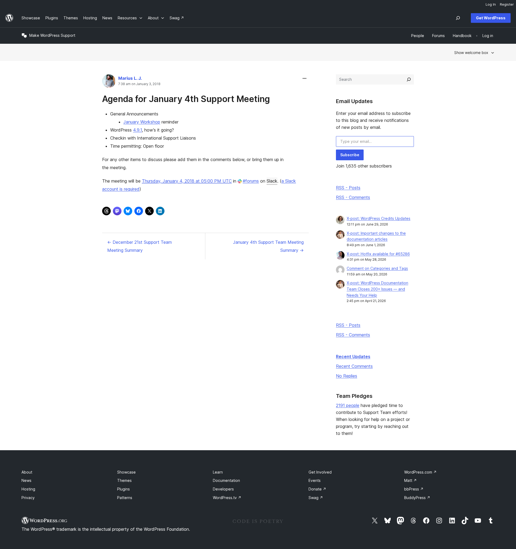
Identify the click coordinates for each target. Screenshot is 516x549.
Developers (223, 489)
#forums (251, 181)
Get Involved (320, 472)
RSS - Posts (348, 187)
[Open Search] (457, 18)
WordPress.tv (227, 497)
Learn (218, 472)
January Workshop (141, 122)
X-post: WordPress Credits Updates (378, 218)
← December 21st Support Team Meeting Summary (139, 246)
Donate (317, 489)
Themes (124, 480)
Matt (410, 480)
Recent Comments (354, 366)
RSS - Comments (353, 197)
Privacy (28, 497)
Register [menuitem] (507, 4)
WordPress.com (420, 472)
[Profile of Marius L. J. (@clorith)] (109, 82)
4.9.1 (137, 130)
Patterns (124, 497)
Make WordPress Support (52, 35)
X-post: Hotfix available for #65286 (378, 254)
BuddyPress (417, 497)
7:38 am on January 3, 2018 (139, 84)
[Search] (409, 79)
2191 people (347, 405)
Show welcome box (471, 52)
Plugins (123, 489)
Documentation (226, 480)
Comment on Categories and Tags (377, 268)
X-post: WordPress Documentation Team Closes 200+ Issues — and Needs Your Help (377, 289)
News (26, 480)
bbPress (414, 489)
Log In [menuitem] (491, 4)
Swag (316, 497)
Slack (272, 181)
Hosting (28, 489)
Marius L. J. (130, 78)
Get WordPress (491, 18)
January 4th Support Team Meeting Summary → (268, 246)
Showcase (126, 472)
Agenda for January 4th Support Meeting (186, 99)
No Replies (346, 376)
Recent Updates (353, 356)
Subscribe (349, 154)
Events (315, 480)
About (27, 472)
